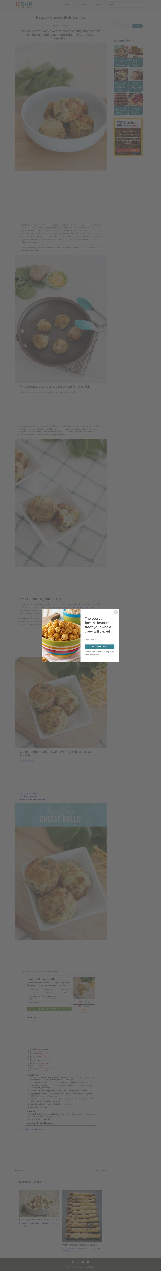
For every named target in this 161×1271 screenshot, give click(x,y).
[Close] (116, 612)
